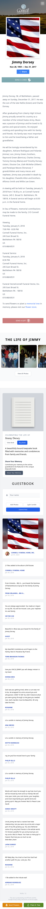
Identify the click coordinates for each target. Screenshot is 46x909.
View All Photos (23, 374)
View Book (10, 443)
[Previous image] (4, 534)
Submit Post (23, 510)
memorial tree (33, 303)
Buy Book (22, 443)
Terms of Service (29, 899)
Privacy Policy (17, 899)
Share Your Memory (14, 473)
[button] (23, 534)
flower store (30, 307)
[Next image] (41, 534)
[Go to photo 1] (15, 546)
